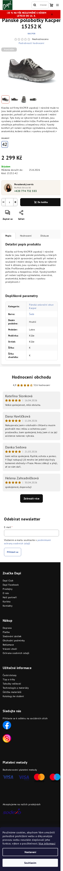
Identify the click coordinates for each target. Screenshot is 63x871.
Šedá (31, 314)
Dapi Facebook (11, 584)
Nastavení (30, 852)
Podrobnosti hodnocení (31, 43)
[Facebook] (7, 724)
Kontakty (7, 605)
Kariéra (7, 601)
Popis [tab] (8, 235)
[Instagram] (7, 738)
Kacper (31, 33)
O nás (6, 593)
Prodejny (7, 588)
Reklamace (8, 644)
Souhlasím (30, 862)
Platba (6, 632)
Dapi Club (8, 580)
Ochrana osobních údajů (16, 653)
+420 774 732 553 (25, 191)
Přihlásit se (12, 552)
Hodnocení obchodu (31, 377)
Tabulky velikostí (12, 683)
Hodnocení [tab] (26, 235)
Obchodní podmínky (14, 640)
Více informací (46, 843)
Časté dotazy (10, 675)
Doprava (7, 627)
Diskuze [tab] (44, 235)
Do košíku (43, 202)
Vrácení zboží (10, 648)
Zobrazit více (31, 498)
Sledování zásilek (12, 636)
